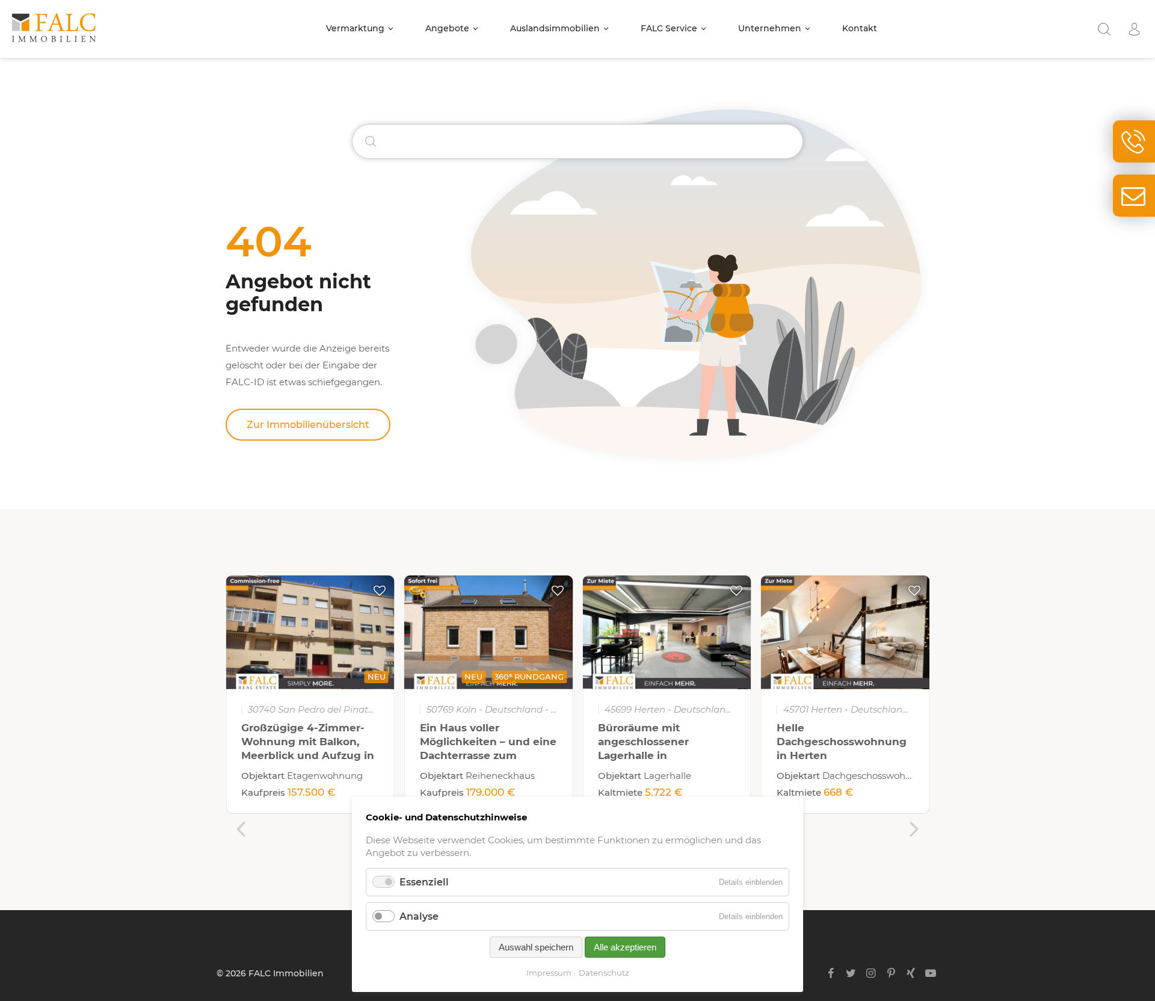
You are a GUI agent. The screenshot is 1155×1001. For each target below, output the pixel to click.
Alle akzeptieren (625, 947)
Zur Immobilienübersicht (308, 424)
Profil (1134, 29)
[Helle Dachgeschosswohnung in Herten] (845, 632)
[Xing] (911, 973)
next (914, 829)
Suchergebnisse (1104, 29)
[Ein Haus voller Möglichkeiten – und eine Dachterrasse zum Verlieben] (488, 632)
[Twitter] (850, 973)
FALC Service (669, 28)
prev (241, 829)
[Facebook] (831, 973)
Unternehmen (769, 28)
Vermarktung (355, 28)
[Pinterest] (890, 973)
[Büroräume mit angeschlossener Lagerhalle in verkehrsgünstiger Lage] (666, 632)
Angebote (447, 28)
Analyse (419, 916)
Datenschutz (604, 973)
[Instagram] (870, 973)
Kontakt (859, 28)
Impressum (548, 973)
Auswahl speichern (536, 947)
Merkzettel (380, 590)
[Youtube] (930, 973)
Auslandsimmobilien (555, 28)
